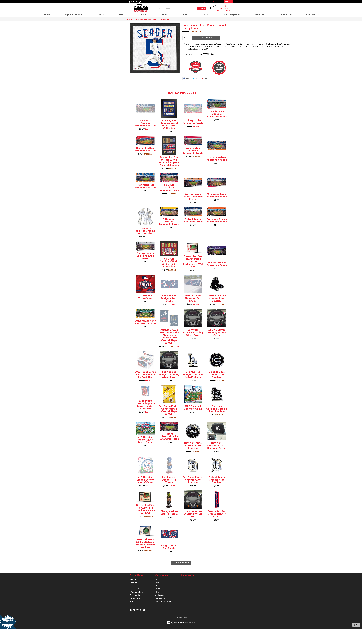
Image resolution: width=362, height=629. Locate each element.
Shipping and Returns (137, 592)
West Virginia (235, 14)
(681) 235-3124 (227, 6)
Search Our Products (137, 589)
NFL (104, 14)
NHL (189, 14)
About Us (260, 14)
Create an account (216, 2)
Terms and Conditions (138, 595)
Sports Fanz (183, 617)
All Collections (160, 595)
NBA (125, 14)
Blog (131, 601)
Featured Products (162, 598)
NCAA (147, 14)
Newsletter (285, 14)
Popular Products (74, 14)
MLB (168, 14)
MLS (210, 14)
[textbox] (237, 49)
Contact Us (312, 14)
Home (46, 14)
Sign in (205, 2)
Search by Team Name (163, 601)
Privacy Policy (135, 598)
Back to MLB (182, 562)
